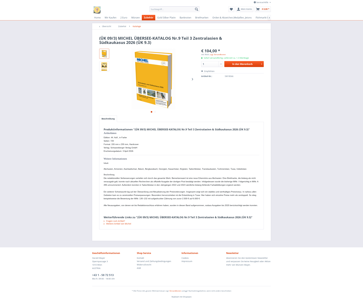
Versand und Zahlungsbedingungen (154, 261)
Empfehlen (209, 71)
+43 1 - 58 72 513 (103, 275)
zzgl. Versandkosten (218, 54)
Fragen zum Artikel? (115, 221)
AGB (139, 268)
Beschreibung (108, 118)
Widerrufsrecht (144, 264)
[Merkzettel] (231, 9)
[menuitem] (174, 9)
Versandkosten (175, 291)
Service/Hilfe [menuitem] (262, 2)
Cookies (185, 258)
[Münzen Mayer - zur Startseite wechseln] (97, 9)
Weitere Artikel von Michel (118, 223)
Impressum (187, 261)
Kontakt (140, 258)
